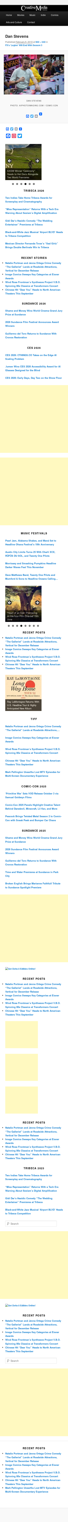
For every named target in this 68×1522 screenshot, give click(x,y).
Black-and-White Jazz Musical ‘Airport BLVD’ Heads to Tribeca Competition (34, 234)
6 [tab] (34, 184)
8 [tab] (38, 626)
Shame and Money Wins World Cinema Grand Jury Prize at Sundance (33, 312)
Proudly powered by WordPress (34, 1515)
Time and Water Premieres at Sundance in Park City (31, 874)
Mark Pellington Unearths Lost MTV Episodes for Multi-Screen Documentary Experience (32, 773)
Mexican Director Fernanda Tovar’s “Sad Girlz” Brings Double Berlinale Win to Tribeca (31, 245)
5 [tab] (30, 184)
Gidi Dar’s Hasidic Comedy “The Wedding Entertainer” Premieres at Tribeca (28, 222)
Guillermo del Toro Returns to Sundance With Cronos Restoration (31, 335)
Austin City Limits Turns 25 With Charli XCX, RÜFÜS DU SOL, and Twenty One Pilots (30, 553)
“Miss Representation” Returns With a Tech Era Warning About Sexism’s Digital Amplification (31, 211)
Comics (54, 14)
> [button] (37, 161)
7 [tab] (34, 626)
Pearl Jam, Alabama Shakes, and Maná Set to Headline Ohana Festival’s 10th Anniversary (30, 542)
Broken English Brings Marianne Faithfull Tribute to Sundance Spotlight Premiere (32, 885)
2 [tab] (17, 184)
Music (32, 14)
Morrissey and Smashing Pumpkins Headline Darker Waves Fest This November (30, 565)
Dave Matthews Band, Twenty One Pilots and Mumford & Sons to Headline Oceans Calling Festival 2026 (30, 577)
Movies (20, 14)
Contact (31, 22)
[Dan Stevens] (34, 75)
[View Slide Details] (23, 162)
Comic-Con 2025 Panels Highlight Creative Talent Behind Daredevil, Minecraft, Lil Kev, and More (32, 806)
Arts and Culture (14, 22)
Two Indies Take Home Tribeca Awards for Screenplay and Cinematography (28, 199)
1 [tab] (13, 184)
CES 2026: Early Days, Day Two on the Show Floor (33, 378)
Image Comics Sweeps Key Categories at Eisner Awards (32, 739)
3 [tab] (21, 184)
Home (9, 14)
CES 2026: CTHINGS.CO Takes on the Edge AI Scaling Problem (31, 357)
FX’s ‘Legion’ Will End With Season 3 (23, 45)
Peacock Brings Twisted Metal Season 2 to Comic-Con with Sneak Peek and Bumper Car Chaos (33, 818)
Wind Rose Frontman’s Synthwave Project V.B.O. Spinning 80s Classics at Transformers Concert (32, 750)
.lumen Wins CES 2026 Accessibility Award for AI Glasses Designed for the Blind (33, 368)
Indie (43, 14)
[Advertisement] (34, 419)
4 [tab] (25, 184)
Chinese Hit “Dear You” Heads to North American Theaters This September (32, 762)
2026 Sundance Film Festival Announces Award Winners (32, 323)
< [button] (10, 161)
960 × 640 (41, 42)
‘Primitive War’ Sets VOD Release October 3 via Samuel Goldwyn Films (31, 795)
